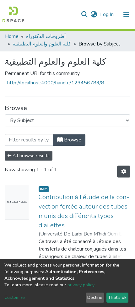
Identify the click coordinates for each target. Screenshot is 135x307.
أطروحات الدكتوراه (46, 36)
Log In (107, 14)
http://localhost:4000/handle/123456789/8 (55, 82)
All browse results (30, 156)
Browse (72, 139)
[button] (94, 14)
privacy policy (81, 285)
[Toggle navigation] (126, 14)
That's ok (117, 297)
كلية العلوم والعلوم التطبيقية (42, 43)
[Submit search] (84, 14)
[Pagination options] (123, 171)
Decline (94, 297)
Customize (14, 297)
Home (12, 36)
